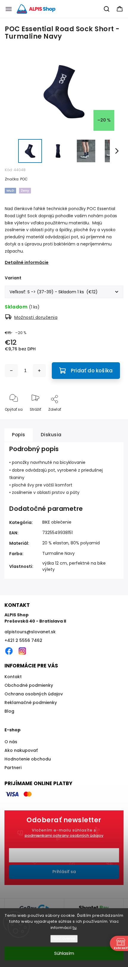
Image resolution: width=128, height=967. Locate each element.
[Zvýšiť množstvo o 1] (39, 370)
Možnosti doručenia (35, 317)
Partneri (12, 768)
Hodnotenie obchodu (27, 759)
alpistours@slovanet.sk (30, 632)
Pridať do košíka (92, 370)
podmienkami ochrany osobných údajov (64, 835)
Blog (9, 711)
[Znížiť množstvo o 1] (11, 370)
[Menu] (9, 9)
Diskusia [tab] (51, 434)
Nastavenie (64, 938)
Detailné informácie (27, 262)
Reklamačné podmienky (30, 702)
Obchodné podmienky (28, 685)
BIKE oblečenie (56, 522)
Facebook (8, 651)
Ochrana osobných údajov (33, 694)
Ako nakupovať (21, 750)
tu (75, 927)
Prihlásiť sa (64, 872)
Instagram (22, 651)
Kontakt (13, 677)
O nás (10, 742)
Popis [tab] (18, 434)
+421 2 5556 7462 (23, 640)
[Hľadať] (107, 9)
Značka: (16, 179)
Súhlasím (64, 953)
